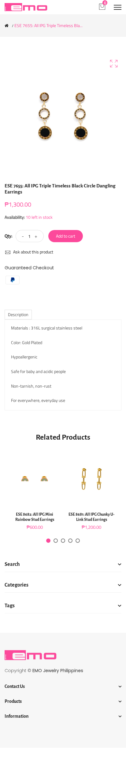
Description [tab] (18, 314)
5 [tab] (78, 541)
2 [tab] (56, 541)
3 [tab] (63, 541)
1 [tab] (48, 541)
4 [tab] (70, 541)
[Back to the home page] (7, 25)
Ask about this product (32, 252)
